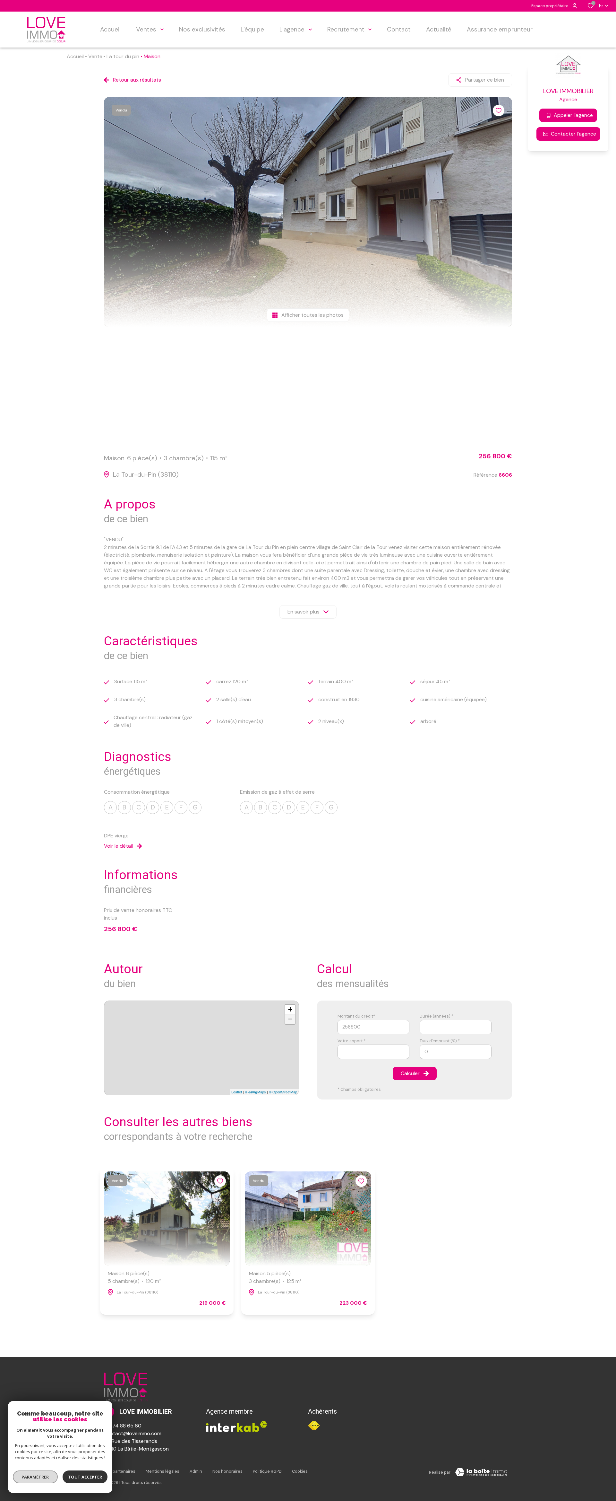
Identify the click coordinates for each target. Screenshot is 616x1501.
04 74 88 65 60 (122, 1425)
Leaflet (236, 1091)
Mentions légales (162, 1471)
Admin (196, 1471)
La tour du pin (123, 56)
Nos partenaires (119, 1471)
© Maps (255, 1091)
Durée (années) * (436, 1016)
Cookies (300, 1471)
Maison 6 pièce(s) (134, 1277)
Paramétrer (35, 1477)
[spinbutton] (456, 1052)
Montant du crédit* (356, 1016)
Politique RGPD (267, 1471)
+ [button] (290, 1009)
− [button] (290, 1019)
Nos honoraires (227, 1471)
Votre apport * (351, 1041)
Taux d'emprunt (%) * (440, 1041)
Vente (95, 56)
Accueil (75, 56)
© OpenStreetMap (283, 1091)
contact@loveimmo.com (132, 1433)
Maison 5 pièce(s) (275, 1277)
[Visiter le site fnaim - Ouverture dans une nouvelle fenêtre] (314, 1425)
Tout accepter (85, 1477)
